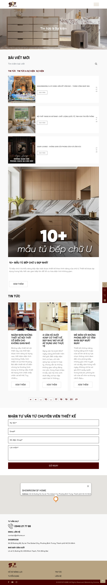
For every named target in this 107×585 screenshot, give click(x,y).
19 (66, 399)
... (16, 378)
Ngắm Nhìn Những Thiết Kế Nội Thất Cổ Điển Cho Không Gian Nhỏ (21, 339)
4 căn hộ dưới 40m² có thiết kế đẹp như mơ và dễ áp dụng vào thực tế (53, 341)
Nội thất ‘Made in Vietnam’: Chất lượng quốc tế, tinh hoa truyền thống (65, 116)
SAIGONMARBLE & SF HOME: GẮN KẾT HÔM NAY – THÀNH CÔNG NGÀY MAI (63, 86)
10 (46, 399)
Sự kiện (40, 71)
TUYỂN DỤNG (13, 576)
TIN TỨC (58, 572)
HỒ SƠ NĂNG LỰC (15, 572)
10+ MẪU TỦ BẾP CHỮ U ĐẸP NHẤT (28, 262)
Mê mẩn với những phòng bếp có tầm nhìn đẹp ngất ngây (85, 339)
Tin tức (12, 71)
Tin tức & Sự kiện (26, 71)
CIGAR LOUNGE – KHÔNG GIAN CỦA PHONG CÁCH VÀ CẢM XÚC (59, 147)
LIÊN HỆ (58, 576)
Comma (96, 582)
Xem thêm (42, 92)
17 (56, 399)
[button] (55, 499)
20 (71, 399)
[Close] (88, 486)
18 (61, 399)
